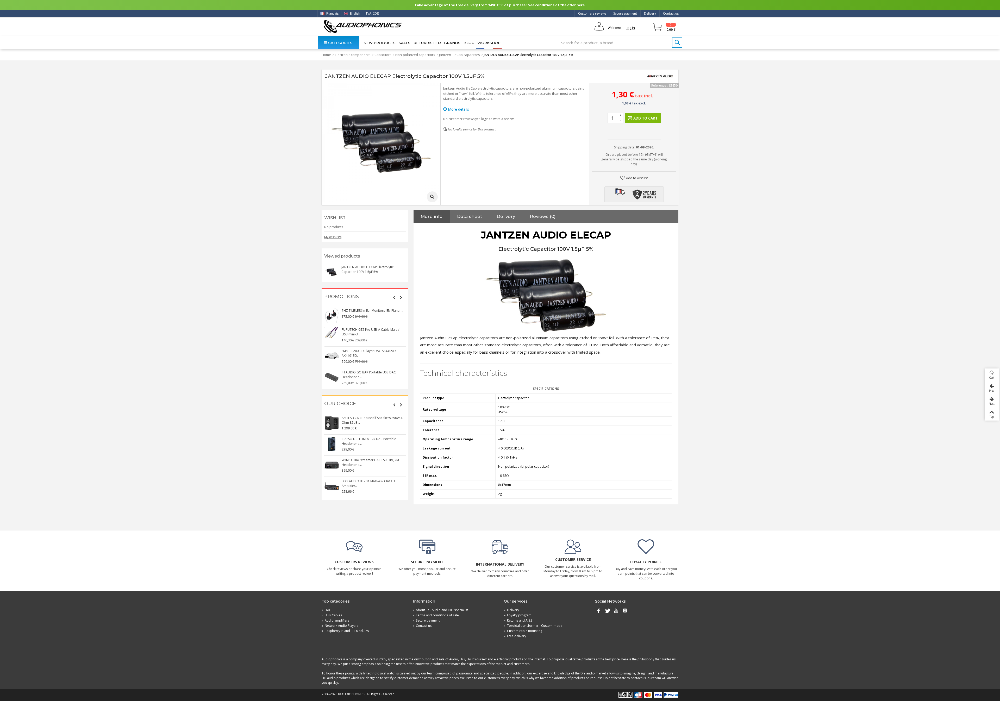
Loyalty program (518, 615)
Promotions (341, 296)
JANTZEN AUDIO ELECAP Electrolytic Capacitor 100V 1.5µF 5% (367, 269)
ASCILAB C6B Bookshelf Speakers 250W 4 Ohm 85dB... (372, 420)
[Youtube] (616, 611)
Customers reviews (592, 13)
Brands (452, 43)
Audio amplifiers (335, 620)
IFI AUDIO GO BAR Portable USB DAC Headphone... (369, 374)
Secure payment (625, 13)
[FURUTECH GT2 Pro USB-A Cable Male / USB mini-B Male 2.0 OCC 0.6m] (331, 334)
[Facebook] (598, 611)
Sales (404, 43)
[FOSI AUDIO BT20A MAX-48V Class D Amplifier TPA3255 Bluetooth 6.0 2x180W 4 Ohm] (331, 486)
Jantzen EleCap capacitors (459, 54)
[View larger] (432, 196)
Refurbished (427, 43)
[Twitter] (607, 611)
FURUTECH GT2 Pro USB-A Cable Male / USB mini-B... (370, 331)
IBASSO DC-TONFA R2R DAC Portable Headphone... (369, 441)
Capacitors (382, 54)
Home (326, 54)
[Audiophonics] (362, 26)
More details (458, 109)
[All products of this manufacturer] (660, 76)
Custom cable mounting (523, 631)
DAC (326, 610)
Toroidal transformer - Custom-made (533, 625)
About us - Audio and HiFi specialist (440, 610)
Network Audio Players (340, 625)
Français (332, 13)
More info (431, 216)
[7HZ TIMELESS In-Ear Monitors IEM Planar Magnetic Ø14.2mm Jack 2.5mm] (331, 315)
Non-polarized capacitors (415, 54)
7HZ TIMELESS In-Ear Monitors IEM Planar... (372, 310)
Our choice (340, 403)
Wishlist (335, 217)
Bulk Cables (332, 615)
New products (380, 43)
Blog (469, 43)
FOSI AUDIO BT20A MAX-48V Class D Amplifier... (368, 483)
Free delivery (515, 636)
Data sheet (469, 216)
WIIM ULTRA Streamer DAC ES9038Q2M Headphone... (370, 462)
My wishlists (332, 237)
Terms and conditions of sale (436, 615)
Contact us (671, 13)
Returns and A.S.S (518, 620)
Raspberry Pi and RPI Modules (345, 631)
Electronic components (353, 54)
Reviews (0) (542, 216)
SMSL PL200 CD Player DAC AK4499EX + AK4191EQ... (370, 353)
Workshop (489, 43)
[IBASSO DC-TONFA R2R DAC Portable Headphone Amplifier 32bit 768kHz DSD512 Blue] (331, 444)
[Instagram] (625, 611)
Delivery (650, 13)
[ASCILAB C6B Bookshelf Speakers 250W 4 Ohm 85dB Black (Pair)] (331, 423)
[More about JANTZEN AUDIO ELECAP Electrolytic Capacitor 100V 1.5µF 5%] (331, 272)
